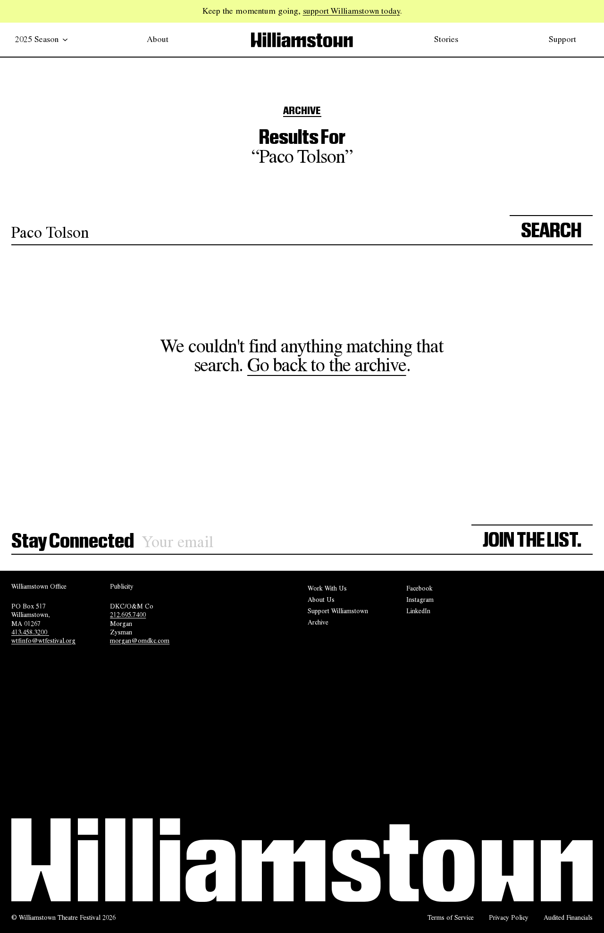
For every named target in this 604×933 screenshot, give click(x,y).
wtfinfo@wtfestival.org (43, 640)
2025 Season (37, 39)
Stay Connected (72, 541)
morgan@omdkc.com (139, 640)
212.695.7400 (128, 614)
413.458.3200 (30, 632)
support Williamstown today (351, 11)
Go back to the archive (326, 364)
